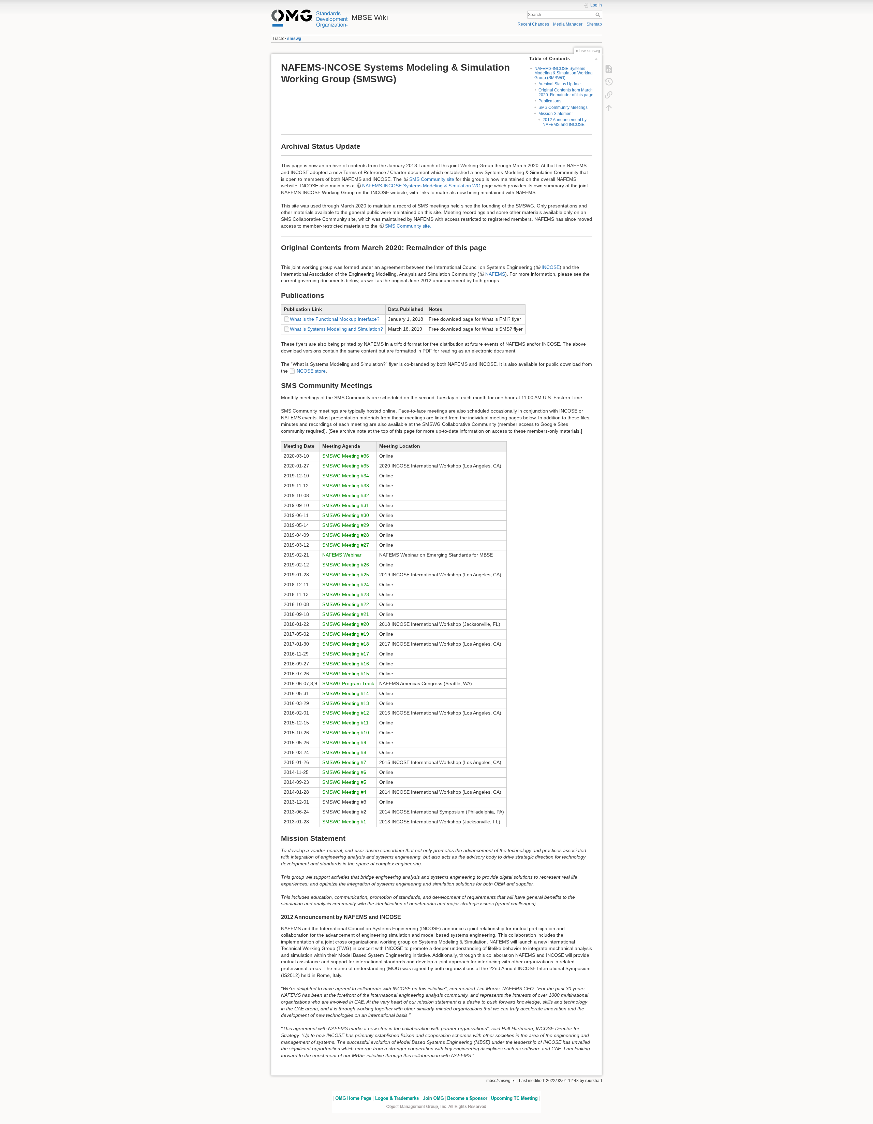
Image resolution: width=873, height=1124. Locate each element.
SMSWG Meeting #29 (345, 525)
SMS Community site (431, 179)
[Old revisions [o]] (609, 81)
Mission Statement (555, 113)
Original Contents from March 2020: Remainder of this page (565, 92)
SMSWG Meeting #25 (345, 574)
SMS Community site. (408, 226)
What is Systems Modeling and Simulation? (336, 329)
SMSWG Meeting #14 (345, 693)
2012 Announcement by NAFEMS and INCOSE (565, 122)
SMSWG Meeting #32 (345, 495)
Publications (549, 101)
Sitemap (594, 24)
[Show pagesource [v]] (609, 68)
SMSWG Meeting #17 (345, 654)
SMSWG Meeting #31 (345, 505)
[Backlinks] (609, 94)
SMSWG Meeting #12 (345, 713)
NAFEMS (495, 274)
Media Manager (567, 24)
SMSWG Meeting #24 (345, 584)
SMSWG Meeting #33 (345, 485)
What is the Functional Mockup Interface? (335, 319)
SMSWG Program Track (348, 683)
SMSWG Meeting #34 (345, 475)
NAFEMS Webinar (341, 555)
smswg (294, 38)
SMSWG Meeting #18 (345, 644)
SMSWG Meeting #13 (345, 703)
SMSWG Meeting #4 (344, 792)
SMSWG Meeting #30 (345, 515)
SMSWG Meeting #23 (345, 594)
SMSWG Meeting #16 (345, 663)
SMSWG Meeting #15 (345, 673)
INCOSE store (310, 371)
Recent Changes (533, 24)
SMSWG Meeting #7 (344, 762)
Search (598, 14)
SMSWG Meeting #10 (345, 732)
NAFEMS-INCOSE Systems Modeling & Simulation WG (421, 185)
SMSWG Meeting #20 (345, 624)
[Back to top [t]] (609, 107)
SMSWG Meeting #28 (345, 535)
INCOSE (551, 267)
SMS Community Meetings (563, 107)
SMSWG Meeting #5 (344, 782)
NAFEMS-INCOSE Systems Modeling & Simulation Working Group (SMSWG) (563, 73)
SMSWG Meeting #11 (345, 722)
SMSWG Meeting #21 (345, 614)
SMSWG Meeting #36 (345, 456)
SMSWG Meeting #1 (344, 821)
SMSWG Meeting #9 (344, 742)
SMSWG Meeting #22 (345, 604)
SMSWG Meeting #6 (344, 772)
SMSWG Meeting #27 (345, 545)
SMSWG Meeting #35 (345, 466)
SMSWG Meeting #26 (345, 564)
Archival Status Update (559, 84)
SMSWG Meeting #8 (344, 752)
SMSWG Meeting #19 (345, 634)
